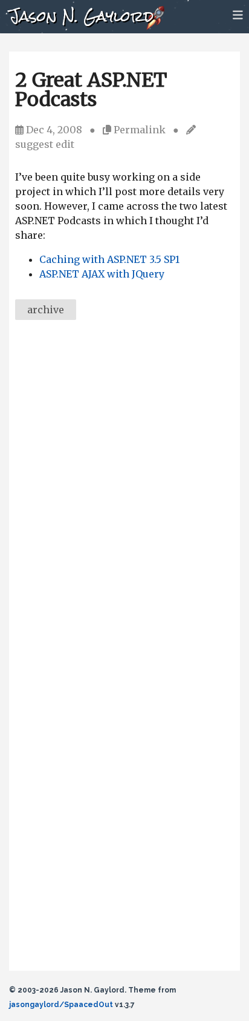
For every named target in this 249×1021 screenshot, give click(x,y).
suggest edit (44, 144)
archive (45, 310)
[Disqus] (124, 495)
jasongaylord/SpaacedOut (61, 1004)
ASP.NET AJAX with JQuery (101, 274)
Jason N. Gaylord (81, 16)
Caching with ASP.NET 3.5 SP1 (109, 259)
